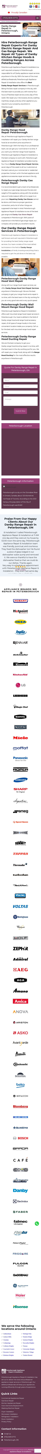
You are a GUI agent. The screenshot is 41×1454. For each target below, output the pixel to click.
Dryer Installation (7, 1412)
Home (3, 21)
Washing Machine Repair (10, 1408)
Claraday (6, 1340)
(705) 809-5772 (10, 1437)
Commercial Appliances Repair (12, 1398)
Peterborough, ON (11, 1440)
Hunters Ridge (27, 1337)
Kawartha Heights (28, 1343)
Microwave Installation (9, 1414)
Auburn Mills (7, 1337)
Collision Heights (8, 1346)
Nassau (25, 1346)
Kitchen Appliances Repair (11, 1403)
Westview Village (28, 1352)
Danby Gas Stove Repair (22, 214)
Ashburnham (7, 1334)
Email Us (7, 1434)
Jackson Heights (28, 1340)
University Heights (28, 1349)
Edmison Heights (8, 1355)
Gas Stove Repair (7, 1401)
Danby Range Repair (12, 21)
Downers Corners (8, 1352)
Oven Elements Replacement (12, 1406)
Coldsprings (6, 1343)
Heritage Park (27, 1334)
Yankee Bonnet (27, 1355)
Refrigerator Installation (9, 1417)
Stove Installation (7, 1419)
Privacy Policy (6, 1421)
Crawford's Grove (8, 1349)
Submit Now (20, 411)
